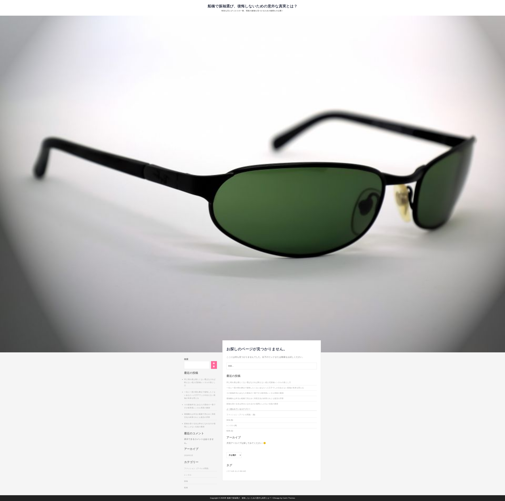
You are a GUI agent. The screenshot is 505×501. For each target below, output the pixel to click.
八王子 (228, 471)
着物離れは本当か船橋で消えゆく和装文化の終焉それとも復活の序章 (255, 398)
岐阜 (232, 471)
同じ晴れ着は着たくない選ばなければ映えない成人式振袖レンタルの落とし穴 (258, 382)
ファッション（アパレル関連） (239, 415)
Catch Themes (289, 498)
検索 (186, 359)
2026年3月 (188, 455)
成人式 (237, 471)
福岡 (244, 471)
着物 (241, 471)
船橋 (228, 431)
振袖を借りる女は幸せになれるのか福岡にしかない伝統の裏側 (252, 404)
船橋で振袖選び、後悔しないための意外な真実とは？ (252, 6)
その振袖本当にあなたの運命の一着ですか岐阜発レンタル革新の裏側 (255, 393)
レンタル (230, 425)
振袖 (228, 420)
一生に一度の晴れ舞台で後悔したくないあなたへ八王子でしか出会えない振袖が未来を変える (265, 388)
